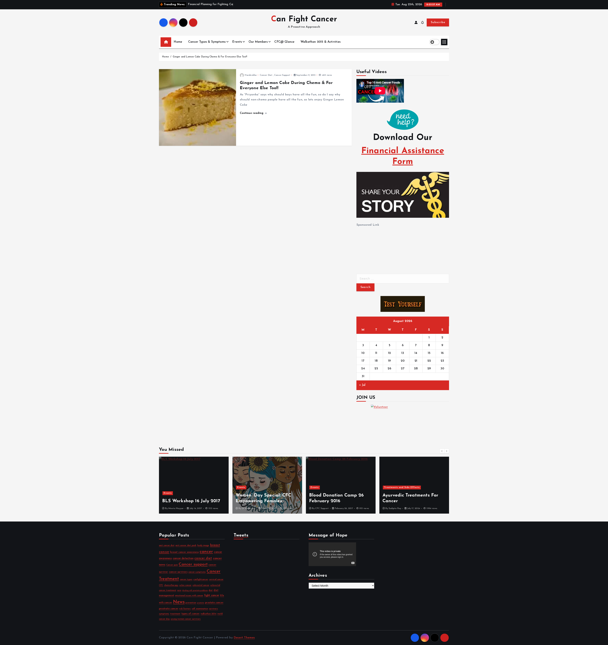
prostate (200, 603)
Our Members (258, 41)
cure (179, 590)
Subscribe (438, 22)
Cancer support (193, 564)
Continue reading (252, 113)
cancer (206, 551)
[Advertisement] (380, 247)
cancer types (186, 579)
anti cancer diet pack (185, 545)
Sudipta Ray (321, 508)
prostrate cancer (168, 608)
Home (178, 41)
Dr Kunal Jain (175, 508)
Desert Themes (244, 637)
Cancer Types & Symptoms (207, 41)
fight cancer (211, 595)
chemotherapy (171, 585)
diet (211, 590)
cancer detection (183, 558)
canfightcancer (200, 579)
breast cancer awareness (184, 552)
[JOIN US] (402, 420)
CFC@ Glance (284, 41)
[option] (194, 485)
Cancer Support (282, 75)
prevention (191, 603)
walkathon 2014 (208, 614)
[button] (442, 451)
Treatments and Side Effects (328, 487)
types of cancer (190, 613)
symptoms (164, 614)
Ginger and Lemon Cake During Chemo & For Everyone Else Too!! (210, 57)
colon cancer (185, 585)
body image (203, 545)
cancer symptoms (197, 572)
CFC (161, 585)
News (179, 602)
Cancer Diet (266, 75)
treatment (175, 614)
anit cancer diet (166, 545)
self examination (200, 609)
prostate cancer (214, 602)
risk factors (185, 609)
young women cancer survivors (186, 619)
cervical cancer (216, 579)
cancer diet (203, 558)
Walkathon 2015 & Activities (321, 41)
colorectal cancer (201, 585)
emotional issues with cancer (189, 596)
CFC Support (248, 508)
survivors (213, 609)
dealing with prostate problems (195, 590)
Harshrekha (250, 75)
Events (237, 41)
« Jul (362, 385)
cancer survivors (178, 572)
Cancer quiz (172, 565)
